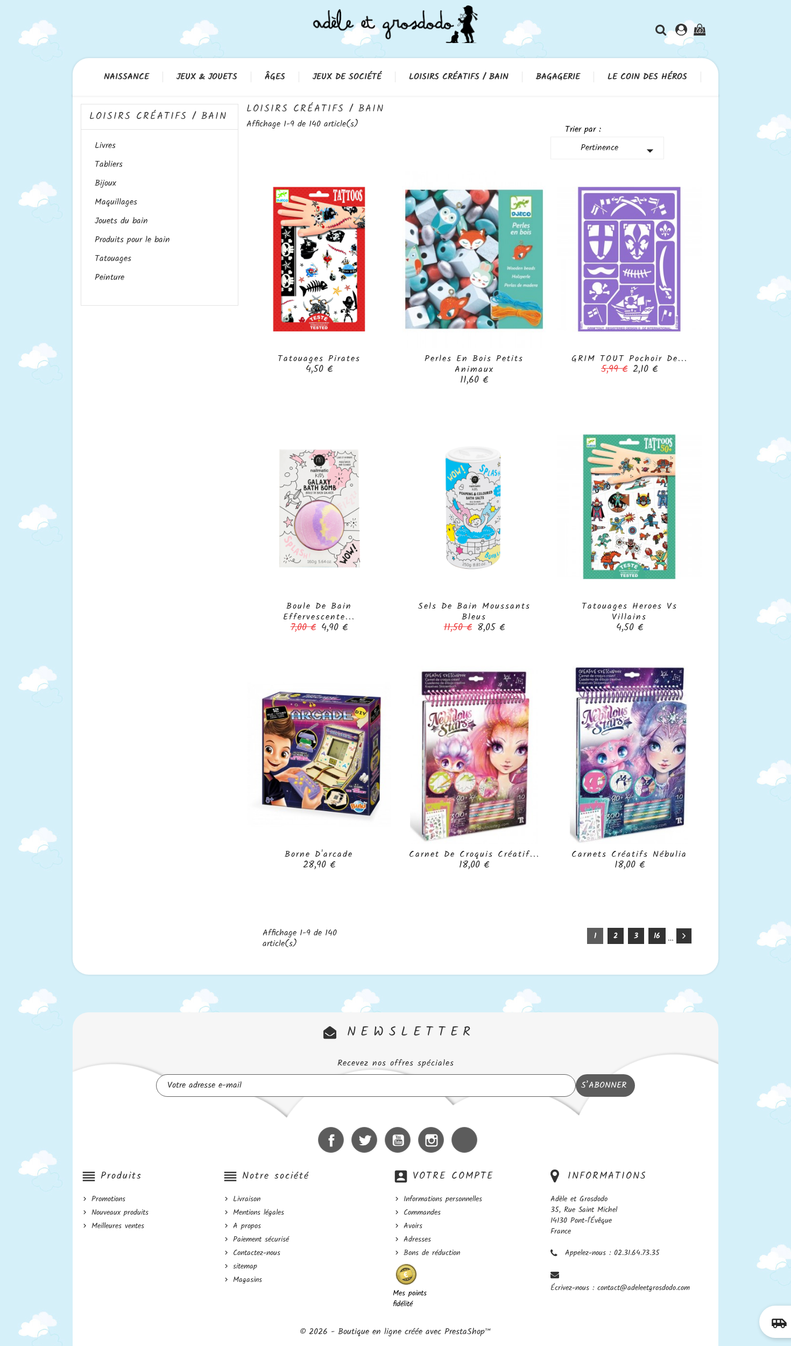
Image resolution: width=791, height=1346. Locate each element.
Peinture (109, 278)
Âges (275, 77)
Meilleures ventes (117, 1226)
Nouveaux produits (120, 1212)
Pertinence (620, 150)
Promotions (108, 1199)
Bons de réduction (432, 1253)
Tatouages (113, 259)
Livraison (246, 1199)
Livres (105, 146)
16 (657, 936)
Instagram (431, 1139)
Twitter (364, 1139)
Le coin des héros (647, 77)
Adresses (417, 1239)
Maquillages (116, 203)
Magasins (247, 1280)
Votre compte (453, 1176)
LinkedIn (464, 1139)
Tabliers (109, 165)
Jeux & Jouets (206, 77)
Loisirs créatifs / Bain (458, 77)
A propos (247, 1226)
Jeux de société (347, 77)
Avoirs (413, 1226)
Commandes (422, 1212)
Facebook (331, 1139)
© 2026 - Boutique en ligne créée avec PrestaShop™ (395, 1331)
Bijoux (105, 184)
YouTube (397, 1139)
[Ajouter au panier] (295, 364)
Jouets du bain (121, 222)
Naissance (126, 77)
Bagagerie (558, 77)
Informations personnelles (443, 1199)
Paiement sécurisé (261, 1239)
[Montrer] (319, 364)
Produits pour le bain (132, 240)
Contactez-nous (256, 1253)
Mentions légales (258, 1212)
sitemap (245, 1266)
